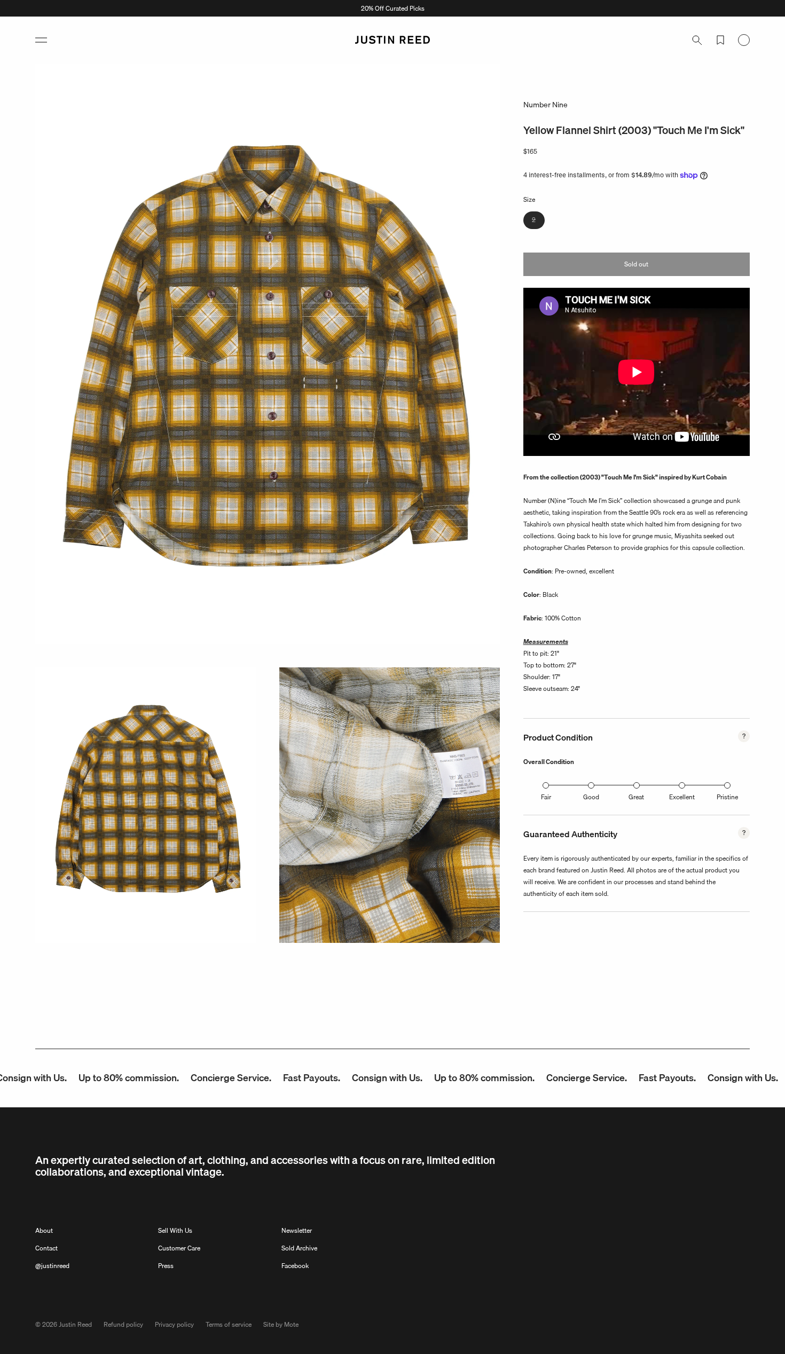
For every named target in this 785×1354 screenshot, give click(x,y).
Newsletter (296, 1230)
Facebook (295, 1266)
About (44, 1230)
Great (636, 797)
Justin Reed (75, 1324)
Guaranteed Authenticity (570, 834)
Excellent (682, 797)
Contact (46, 1248)
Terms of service (229, 1324)
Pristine (727, 797)
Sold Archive (299, 1248)
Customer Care (179, 1248)
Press (166, 1266)
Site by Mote (281, 1324)
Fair (546, 797)
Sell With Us (175, 1230)
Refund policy (123, 1324)
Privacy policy (174, 1324)
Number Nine (545, 105)
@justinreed (52, 1266)
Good (591, 797)
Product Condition (558, 737)
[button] (41, 40)
